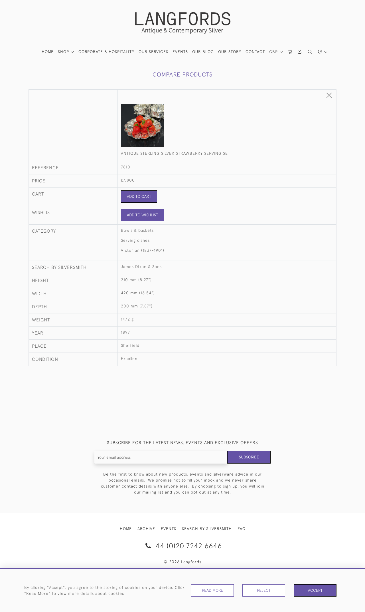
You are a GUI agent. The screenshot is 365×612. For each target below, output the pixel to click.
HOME (48, 51)
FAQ (242, 528)
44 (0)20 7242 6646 (187, 545)
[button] (300, 52)
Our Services (153, 51)
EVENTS (168, 528)
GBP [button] (274, 51)
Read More (212, 590)
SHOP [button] (64, 51)
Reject (264, 590)
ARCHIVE (146, 528)
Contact (255, 51)
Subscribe (249, 457)
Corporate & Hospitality (106, 51)
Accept (315, 590)
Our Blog (203, 51)
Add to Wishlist (142, 215)
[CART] (290, 52)
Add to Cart (139, 196)
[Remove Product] (329, 95)
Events (180, 51)
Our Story (229, 51)
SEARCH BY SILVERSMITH (207, 528)
